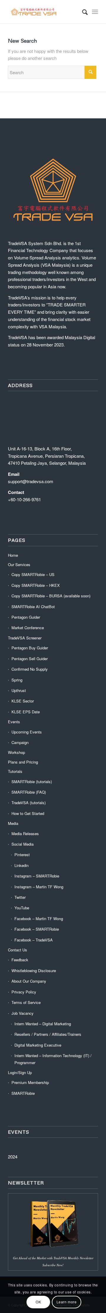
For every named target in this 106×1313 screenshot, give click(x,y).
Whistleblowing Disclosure (33, 970)
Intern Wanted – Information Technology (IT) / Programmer (53, 1059)
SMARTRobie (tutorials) (31, 781)
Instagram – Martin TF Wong (38, 886)
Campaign (20, 742)
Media (13, 823)
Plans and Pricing (23, 762)
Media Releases (25, 833)
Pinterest (22, 854)
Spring (16, 680)
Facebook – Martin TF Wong (38, 918)
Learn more (67, 1301)
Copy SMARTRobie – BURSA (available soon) (50, 596)
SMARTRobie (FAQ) (28, 792)
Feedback (19, 959)
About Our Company (28, 981)
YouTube (21, 907)
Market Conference (27, 627)
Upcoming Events (26, 732)
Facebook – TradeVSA (33, 940)
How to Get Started (27, 813)
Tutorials (15, 771)
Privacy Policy (23, 992)
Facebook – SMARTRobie (36, 929)
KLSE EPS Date (25, 711)
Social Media (22, 844)
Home (13, 555)
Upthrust (18, 690)
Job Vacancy (22, 1013)
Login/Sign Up (20, 1072)
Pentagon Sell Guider (29, 658)
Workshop (16, 752)
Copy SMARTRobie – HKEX (35, 585)
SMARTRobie (23, 1093)
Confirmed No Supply (29, 669)
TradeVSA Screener (25, 638)
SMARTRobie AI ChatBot (33, 606)
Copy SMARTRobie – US (32, 574)
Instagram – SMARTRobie (36, 876)
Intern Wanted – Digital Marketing (42, 1023)
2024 (12, 1157)
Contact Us (17, 950)
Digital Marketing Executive (37, 1045)
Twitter (20, 897)
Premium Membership (30, 1082)
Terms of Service (26, 1002)
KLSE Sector (22, 701)
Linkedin (21, 865)
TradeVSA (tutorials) (28, 802)
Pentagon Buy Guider (29, 648)
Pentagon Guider (25, 617)
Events (14, 721)
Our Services (19, 564)
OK (38, 1301)
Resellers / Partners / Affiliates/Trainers (47, 1034)
